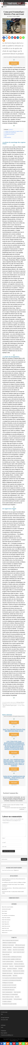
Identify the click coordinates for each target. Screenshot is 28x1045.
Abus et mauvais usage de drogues (10, 940)
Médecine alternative (19, 973)
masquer (10, 129)
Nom (3, 838)
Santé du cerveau (6, 926)
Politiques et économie (7, 982)
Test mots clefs (4, 1019)
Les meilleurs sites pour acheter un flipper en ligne (14, 882)
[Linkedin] (12, 37)
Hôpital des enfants (6, 970)
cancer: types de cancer (18, 952)
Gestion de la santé (6, 909)
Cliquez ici (16, 870)
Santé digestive (5, 924)
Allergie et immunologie (18, 947)
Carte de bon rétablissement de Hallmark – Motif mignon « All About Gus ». (14, 777)
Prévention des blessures (8, 989)
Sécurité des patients (7, 999)
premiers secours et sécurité (9, 985)
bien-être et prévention (18, 949)
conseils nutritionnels (7, 963)
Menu (5, 6)
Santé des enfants (6, 917)
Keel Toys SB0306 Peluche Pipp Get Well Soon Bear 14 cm (14, 730)
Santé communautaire (7, 992)
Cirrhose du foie (19, 961)
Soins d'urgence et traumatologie (10, 994)
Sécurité (17, 996)
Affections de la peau (20, 945)
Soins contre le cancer (7, 930)
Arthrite (4, 949)
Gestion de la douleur (20, 966)
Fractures (5, 799)
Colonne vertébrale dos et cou (19, 798)
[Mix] (20, 37)
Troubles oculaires (6, 1001)
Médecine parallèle (6, 975)
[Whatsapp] (23, 37)
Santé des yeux (5, 921)
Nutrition (15, 975)
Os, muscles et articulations (14, 797)
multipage (3, 1025)
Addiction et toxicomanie (8, 945)
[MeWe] (18, 37)
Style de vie (4, 932)
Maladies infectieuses (7, 973)
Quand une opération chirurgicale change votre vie (14, 57)
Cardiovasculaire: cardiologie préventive (11, 956)
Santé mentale (17, 992)
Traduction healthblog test (7, 1035)
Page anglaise (4, 1032)
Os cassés (10, 799)
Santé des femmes (6, 919)
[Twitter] (6, 37)
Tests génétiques (18, 999)
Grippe (4, 968)
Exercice (11, 966)
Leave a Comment (16, 16)
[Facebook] (4, 37)
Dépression (5, 966)
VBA (2, 1014)
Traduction (3, 1030)
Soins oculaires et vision (8, 996)
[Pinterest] (15, 37)
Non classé (4, 911)
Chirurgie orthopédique (7, 798)
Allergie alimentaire (7, 947)
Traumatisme (12, 800)
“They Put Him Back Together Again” (9, 705)
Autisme (9, 949)
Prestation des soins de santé (9, 987)
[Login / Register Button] (1, 1)
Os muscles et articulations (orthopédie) (11, 980)
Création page (4, 1012)
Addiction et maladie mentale (9, 942)
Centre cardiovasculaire (8, 961)
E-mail (4, 842)
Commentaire (5, 822)
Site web (4, 846)
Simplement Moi (14, 3)
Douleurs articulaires (19, 963)
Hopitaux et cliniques (12, 968)
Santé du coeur (5, 928)
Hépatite (20, 968)
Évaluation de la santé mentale (9, 1003)
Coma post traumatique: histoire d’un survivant (14, 12)
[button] (14, 63)
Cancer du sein (5, 954)
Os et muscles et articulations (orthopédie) (12, 978)
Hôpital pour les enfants (18, 970)
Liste (2, 1027)
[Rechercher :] (14, 859)
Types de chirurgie (19, 800)
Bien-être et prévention (7, 906)
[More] (4, 40)
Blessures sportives (7, 952)
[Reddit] (9, 37)
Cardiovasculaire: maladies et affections (11, 959)
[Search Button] (3, 1)
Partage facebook (5, 1017)
